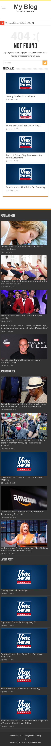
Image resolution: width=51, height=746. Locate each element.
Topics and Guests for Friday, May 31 (20, 23)
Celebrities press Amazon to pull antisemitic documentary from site (22, 513)
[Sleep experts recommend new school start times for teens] (24, 233)
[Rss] (25, 739)
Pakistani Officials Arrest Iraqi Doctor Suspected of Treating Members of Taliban (24, 721)
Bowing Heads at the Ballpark (20, 96)
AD (21, 736)
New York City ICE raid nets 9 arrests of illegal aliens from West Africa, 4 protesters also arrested (23, 443)
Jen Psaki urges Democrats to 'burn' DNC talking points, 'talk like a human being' (24, 549)
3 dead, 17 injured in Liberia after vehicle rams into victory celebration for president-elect (23, 405)
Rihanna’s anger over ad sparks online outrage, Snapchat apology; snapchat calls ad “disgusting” (24, 326)
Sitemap (38, 736)
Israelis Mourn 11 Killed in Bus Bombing (25, 187)
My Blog (25, 6)
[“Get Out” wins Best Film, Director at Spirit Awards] (24, 302)
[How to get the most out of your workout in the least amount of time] (24, 267)
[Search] (44, 62)
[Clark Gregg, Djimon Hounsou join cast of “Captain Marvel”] (24, 346)
